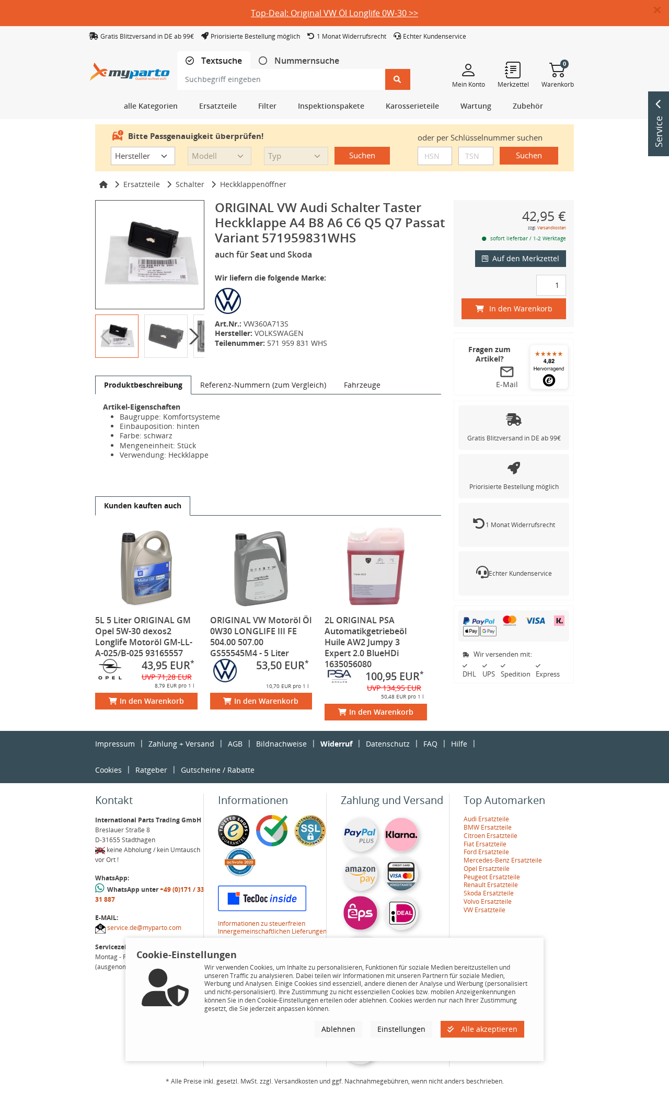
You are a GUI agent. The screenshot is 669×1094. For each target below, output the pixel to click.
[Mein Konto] (468, 69)
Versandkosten (551, 227)
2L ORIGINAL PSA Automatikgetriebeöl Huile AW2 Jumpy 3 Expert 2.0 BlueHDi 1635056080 (366, 642)
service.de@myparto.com (144, 927)
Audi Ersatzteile (486, 818)
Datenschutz (388, 744)
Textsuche (220, 60)
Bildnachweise (281, 744)
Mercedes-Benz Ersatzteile (503, 860)
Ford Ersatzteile (486, 851)
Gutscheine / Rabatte (218, 770)
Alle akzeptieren (488, 1029)
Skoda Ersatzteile (489, 893)
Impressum (115, 744)
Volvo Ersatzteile (488, 901)
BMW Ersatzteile (488, 827)
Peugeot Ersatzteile (492, 876)
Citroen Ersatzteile (490, 835)
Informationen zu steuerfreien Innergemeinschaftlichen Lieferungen (272, 927)
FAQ (430, 744)
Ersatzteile (141, 184)
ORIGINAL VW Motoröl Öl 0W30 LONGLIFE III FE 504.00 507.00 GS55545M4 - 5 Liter (261, 636)
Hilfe (459, 744)
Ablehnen (338, 1029)
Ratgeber (151, 770)
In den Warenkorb (152, 701)
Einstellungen (401, 1029)
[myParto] (130, 69)
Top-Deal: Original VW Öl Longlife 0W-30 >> (334, 13)
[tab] (213, 61)
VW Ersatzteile (484, 909)
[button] (661, 10)
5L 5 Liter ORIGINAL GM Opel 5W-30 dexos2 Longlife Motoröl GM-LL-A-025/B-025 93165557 (143, 636)
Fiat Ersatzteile (485, 844)
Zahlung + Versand (181, 744)
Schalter (190, 184)
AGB (235, 744)
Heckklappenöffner (253, 184)
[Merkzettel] (513, 69)
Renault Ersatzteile (491, 884)
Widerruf (336, 744)
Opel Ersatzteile (487, 868)
